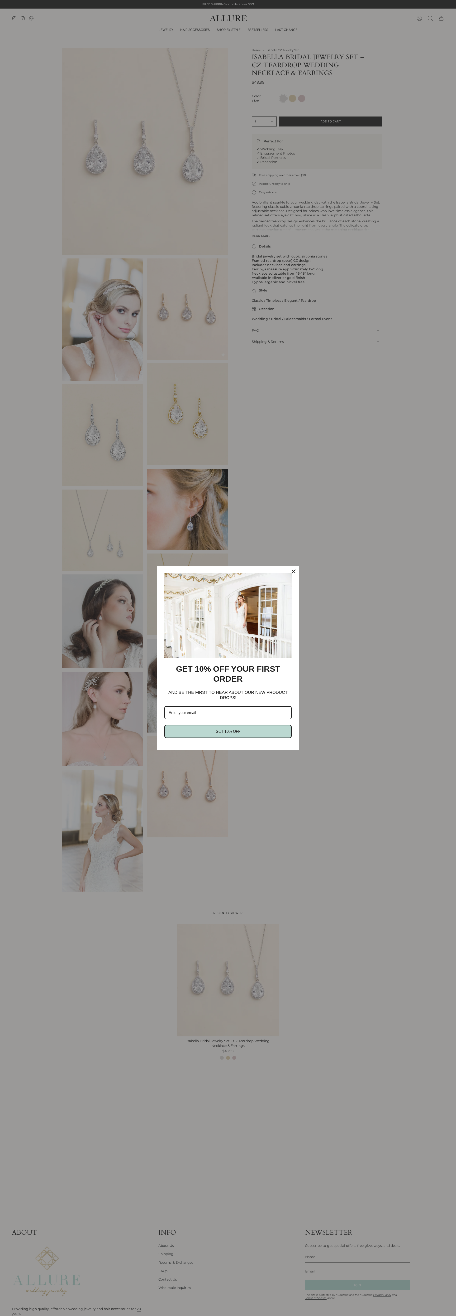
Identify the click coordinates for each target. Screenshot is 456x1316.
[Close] (293, 571)
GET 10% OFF (228, 731)
